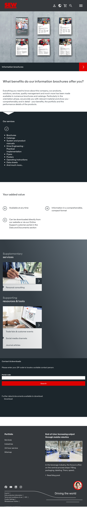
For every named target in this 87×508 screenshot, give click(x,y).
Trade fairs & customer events (19, 331)
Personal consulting (15, 287)
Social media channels (16, 338)
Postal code (6, 375)
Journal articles (13, 345)
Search (44, 383)
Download (8, 398)
